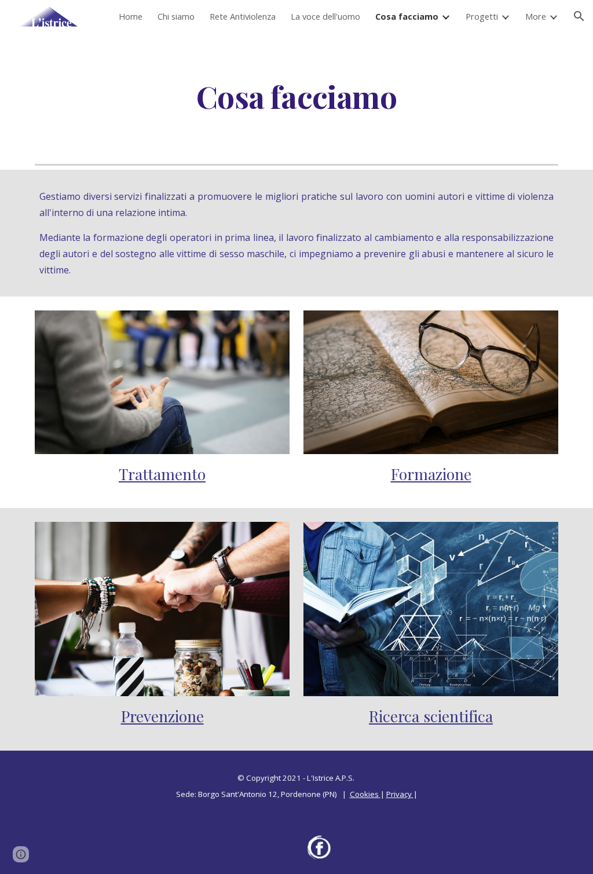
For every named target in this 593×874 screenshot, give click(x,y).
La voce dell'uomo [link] (325, 16)
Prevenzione (162, 715)
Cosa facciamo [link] (406, 16)
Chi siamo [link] (176, 16)
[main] (296, 96)
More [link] (535, 16)
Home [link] (130, 16)
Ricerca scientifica (431, 715)
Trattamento (162, 473)
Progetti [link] (482, 16)
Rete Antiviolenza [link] (243, 16)
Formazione (431, 473)
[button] (579, 16)
